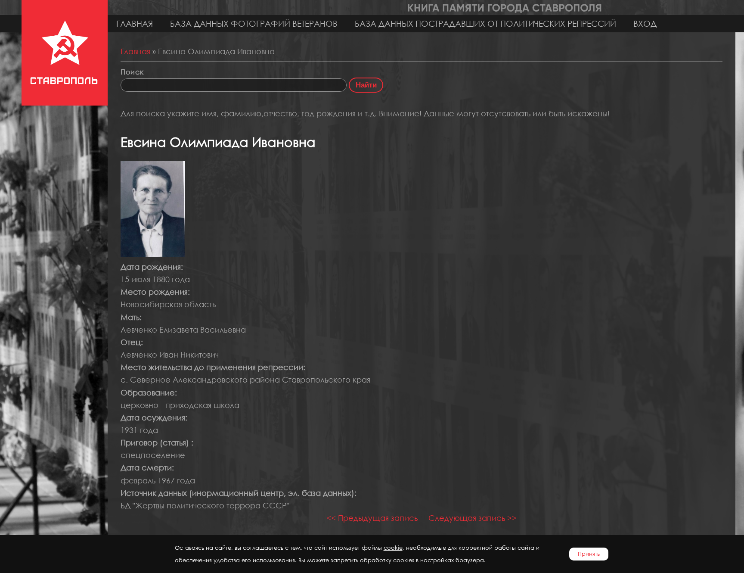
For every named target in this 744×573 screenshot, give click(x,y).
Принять (589, 553)
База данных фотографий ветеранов (254, 23)
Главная (134, 23)
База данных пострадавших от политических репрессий (485, 23)
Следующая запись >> (472, 518)
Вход (645, 23)
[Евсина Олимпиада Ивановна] (153, 254)
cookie (393, 547)
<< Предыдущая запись (372, 518)
